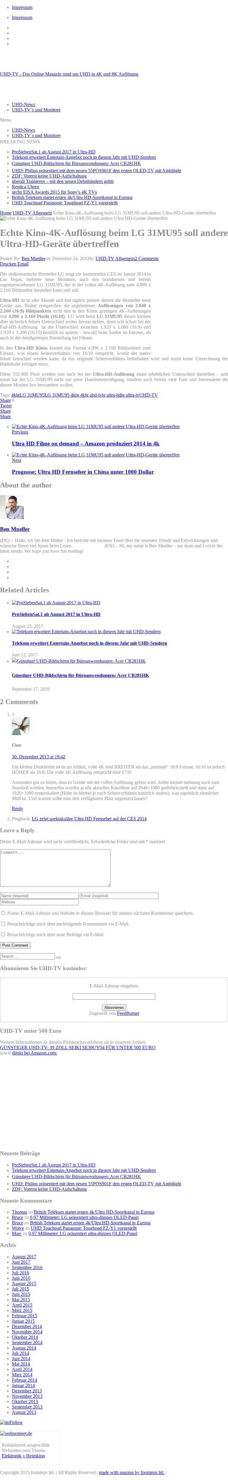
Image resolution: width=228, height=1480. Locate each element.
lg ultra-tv (130, 394)
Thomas (19, 1212)
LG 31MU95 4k (60, 394)
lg (18, 394)
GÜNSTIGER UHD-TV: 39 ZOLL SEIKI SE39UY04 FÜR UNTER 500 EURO (78, 1047)
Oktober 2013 (25, 1401)
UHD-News (23, 104)
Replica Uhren (25, 186)
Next (16, 460)
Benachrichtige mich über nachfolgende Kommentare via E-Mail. (68, 923)
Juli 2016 (20, 1272)
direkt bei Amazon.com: (34, 1052)
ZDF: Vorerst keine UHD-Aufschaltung (49, 175)
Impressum (22, 7)
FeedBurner (128, 1013)
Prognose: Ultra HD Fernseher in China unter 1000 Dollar (83, 472)
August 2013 (24, 1412)
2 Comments (147, 258)
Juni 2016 (21, 1278)
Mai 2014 (21, 1363)
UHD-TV (148, 394)
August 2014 (24, 1347)
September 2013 (27, 1406)
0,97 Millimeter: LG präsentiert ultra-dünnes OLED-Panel (84, 1217)
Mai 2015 (21, 1299)
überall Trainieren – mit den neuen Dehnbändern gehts (63, 181)
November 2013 (27, 1396)
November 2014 (27, 1331)
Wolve (18, 1228)
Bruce (17, 1217)
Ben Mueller (33, 258)
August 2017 (24, 1256)
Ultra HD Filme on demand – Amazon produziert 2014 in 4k (85, 443)
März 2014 (22, 1374)
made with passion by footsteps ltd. (131, 1472)
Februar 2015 (24, 1315)
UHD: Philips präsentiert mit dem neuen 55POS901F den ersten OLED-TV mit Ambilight (96, 170)
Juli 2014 (20, 1353)
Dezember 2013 (27, 1390)
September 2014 (27, 1342)
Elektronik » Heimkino (23, 1455)
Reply (17, 808)
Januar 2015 (23, 1321)
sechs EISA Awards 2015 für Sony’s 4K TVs (54, 192)
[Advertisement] (191, 311)
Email (23, 263)
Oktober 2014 (25, 1337)
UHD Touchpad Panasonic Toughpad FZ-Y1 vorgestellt (65, 202)
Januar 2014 (23, 1385)
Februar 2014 (24, 1380)
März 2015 (22, 1310)
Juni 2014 (21, 1358)
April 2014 (22, 1369)
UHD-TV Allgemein (115, 258)
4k (13, 394)
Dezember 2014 (27, 1326)
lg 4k (80, 394)
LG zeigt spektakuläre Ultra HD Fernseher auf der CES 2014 (89, 818)
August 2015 (24, 1283)
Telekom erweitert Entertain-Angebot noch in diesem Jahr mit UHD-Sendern (84, 157)
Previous (20, 431)
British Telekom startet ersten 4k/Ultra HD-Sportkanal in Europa (72, 197)
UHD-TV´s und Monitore (36, 109)
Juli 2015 (20, 1288)
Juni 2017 (21, 1262)
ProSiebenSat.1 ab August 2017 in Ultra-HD (54, 151)
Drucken (8, 263)
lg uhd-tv (93, 394)
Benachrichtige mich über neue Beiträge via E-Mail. (55, 934)
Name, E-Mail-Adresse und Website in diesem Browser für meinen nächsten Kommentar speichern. (100, 913)
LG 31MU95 (32, 394)
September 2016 (27, 1267)
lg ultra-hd (111, 394)
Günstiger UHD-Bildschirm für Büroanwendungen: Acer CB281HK (76, 163)
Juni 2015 (21, 1294)
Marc (17, 1233)
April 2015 (22, 1304)
